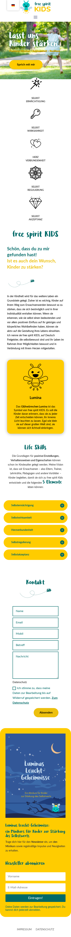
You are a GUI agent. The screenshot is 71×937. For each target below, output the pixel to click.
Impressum (24, 929)
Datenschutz (45, 929)
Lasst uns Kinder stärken (33, 39)
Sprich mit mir (26, 64)
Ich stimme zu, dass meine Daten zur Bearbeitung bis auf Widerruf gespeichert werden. (35, 695)
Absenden (46, 712)
